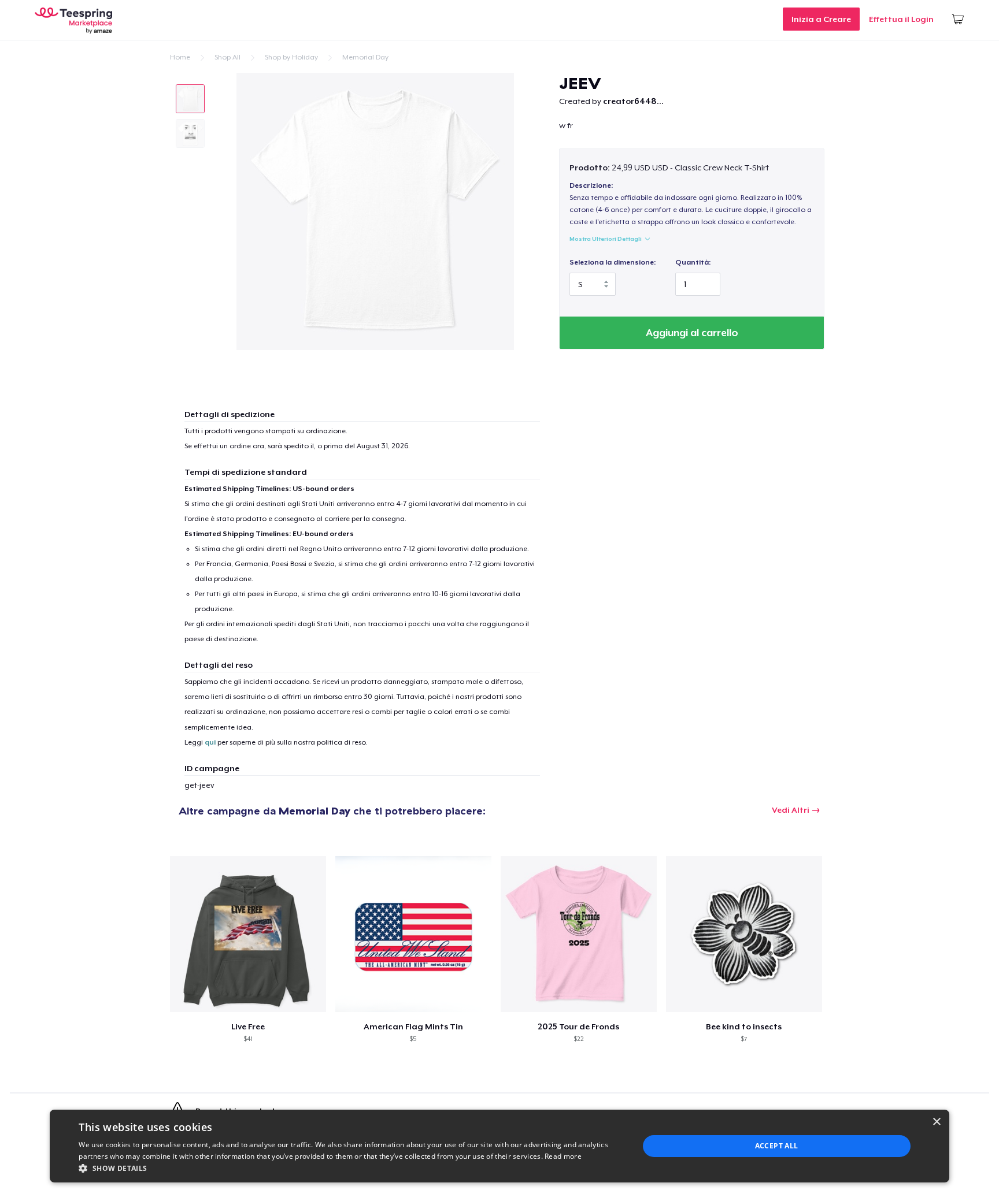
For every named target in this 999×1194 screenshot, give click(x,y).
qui (210, 742)
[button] (350, 1168)
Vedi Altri (790, 809)
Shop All (227, 57)
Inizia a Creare (821, 19)
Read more (563, 1156)
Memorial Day (365, 57)
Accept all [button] (776, 1146)
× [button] (936, 1122)
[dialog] (499, 1146)
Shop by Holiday (291, 57)
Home (180, 57)
